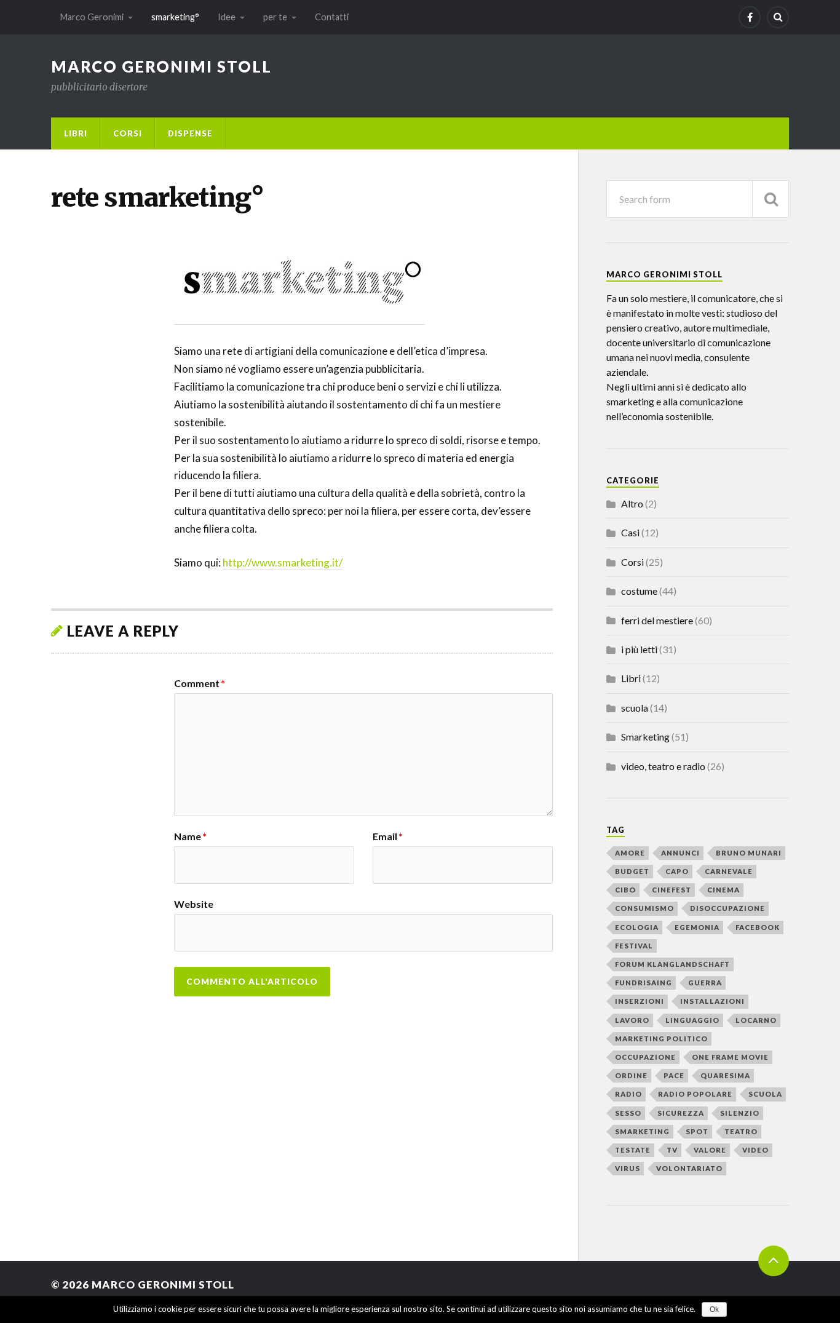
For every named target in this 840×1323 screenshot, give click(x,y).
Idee (227, 17)
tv (672, 1150)
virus (627, 1168)
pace (674, 1075)
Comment (199, 683)
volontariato (689, 1168)
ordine (631, 1075)
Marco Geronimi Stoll (161, 66)
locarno (756, 1020)
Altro (632, 503)
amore (630, 853)
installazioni (712, 1001)
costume (639, 591)
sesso (628, 1113)
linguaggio (692, 1020)
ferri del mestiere (657, 620)
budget (632, 871)
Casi (630, 532)
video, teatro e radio (663, 766)
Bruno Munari (749, 853)
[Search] (778, 17)
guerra (705, 983)
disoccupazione (727, 908)
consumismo (644, 908)
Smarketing (645, 736)
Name (190, 836)
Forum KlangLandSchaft (672, 964)
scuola (634, 707)
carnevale (729, 871)
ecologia (637, 927)
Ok (714, 1309)
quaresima (725, 1075)
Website (193, 903)
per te (275, 17)
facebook (757, 927)
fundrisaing (643, 983)
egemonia (697, 927)
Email (388, 836)
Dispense (190, 133)
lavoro (632, 1020)
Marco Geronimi (92, 17)
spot (697, 1131)
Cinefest (671, 890)
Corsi (127, 133)
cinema (723, 890)
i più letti (639, 649)
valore (710, 1150)
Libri (75, 133)
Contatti (332, 17)
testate (633, 1150)
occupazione (645, 1057)
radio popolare (695, 1094)
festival (634, 946)
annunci (680, 853)
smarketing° (175, 17)
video (755, 1150)
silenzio (739, 1113)
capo (677, 871)
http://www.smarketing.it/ (283, 562)
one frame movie (730, 1057)
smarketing (642, 1131)
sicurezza (680, 1113)
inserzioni (639, 1001)
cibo (625, 890)
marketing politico (661, 1039)
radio (628, 1094)
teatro (741, 1131)
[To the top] (773, 1261)
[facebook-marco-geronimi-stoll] (750, 17)
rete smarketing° (157, 197)
